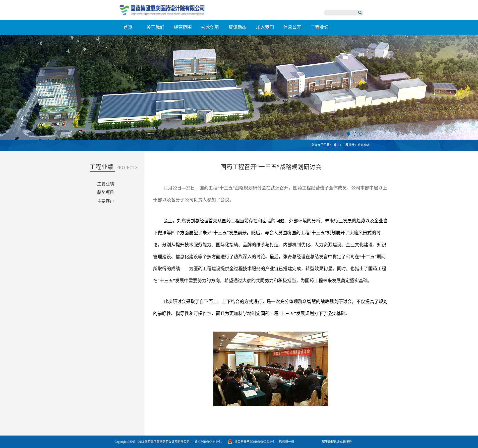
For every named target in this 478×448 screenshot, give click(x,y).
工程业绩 (349, 145)
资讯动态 (364, 145)
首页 (127, 27)
